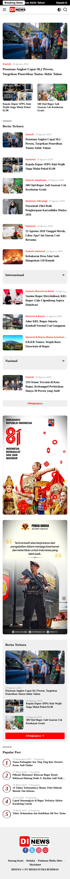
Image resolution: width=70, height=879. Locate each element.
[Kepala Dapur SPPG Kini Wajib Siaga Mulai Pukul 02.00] (18, 92)
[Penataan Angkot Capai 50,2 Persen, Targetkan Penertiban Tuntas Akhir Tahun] (35, 41)
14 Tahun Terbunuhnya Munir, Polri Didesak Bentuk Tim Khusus (37, 789)
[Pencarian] (65, 10)
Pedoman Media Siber (50, 860)
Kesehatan (41, 180)
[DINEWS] (17, 9)
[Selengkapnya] (63, 275)
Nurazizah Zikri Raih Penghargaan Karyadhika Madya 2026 (46, 210)
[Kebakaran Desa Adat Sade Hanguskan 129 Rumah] (13, 256)
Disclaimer (35, 864)
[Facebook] (25, 850)
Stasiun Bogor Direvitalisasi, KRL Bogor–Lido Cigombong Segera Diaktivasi (46, 300)
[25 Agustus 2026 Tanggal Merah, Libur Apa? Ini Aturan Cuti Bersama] (13, 234)
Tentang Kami (15, 860)
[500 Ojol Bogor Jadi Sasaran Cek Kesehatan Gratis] (52, 92)
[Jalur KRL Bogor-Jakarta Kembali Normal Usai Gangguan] (13, 321)
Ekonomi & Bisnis (44, 291)
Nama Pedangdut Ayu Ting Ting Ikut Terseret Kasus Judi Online (38, 764)
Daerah (7, 64)
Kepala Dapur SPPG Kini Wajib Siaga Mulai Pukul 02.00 (17, 107)
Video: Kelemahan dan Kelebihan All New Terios (39, 813)
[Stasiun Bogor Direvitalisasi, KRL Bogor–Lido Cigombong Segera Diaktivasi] (13, 299)
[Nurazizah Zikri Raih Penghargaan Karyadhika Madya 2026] (13, 209)
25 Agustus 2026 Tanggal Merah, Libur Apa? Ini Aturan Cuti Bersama (45, 235)
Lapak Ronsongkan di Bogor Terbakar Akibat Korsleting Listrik (38, 802)
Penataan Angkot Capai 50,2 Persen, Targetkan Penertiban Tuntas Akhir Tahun (43, 143)
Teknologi (42, 201)
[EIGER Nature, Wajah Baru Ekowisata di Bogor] (13, 342)
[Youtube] (45, 850)
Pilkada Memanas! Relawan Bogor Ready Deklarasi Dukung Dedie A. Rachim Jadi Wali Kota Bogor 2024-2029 (37, 776)
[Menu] (5, 9)
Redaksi (30, 860)
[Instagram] (39, 850)
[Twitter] (32, 850)
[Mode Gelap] (59, 10)
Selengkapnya (35, 403)
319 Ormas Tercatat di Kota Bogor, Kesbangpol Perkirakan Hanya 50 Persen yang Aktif (44, 386)
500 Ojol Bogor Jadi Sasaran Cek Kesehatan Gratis (50, 107)
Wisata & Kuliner (55, 337)
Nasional (30, 159)
